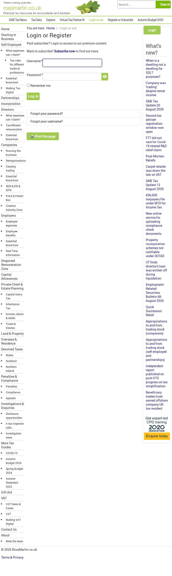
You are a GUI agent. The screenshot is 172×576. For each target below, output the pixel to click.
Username (35, 61)
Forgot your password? (46, 113)
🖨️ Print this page (42, 136)
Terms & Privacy (12, 557)
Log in (33, 96)
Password (35, 75)
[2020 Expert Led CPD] (157, 440)
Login (152, 30)
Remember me (40, 85)
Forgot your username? (46, 121)
